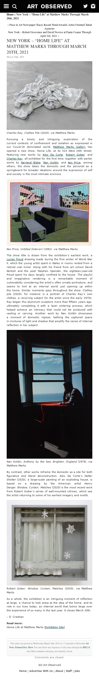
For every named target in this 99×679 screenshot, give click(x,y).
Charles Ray (15, 158)
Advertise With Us (41, 671)
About (59, 671)
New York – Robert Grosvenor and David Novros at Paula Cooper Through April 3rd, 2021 (49, 34)
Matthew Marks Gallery (69, 147)
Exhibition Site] (55, 627)
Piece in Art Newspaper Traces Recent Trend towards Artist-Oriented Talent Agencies (50, 26)
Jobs (77, 671)
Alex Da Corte (53, 154)
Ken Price (74, 162)
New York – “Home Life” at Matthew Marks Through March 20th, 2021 (46, 46)
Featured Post (21, 647)
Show (30, 647)
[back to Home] (50, 6)
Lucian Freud (15, 259)
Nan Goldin (50, 162)
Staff (69, 671)
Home (10, 14)
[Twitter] (84, 6)
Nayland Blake (31, 162)
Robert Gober (75, 154)
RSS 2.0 (86, 647)
